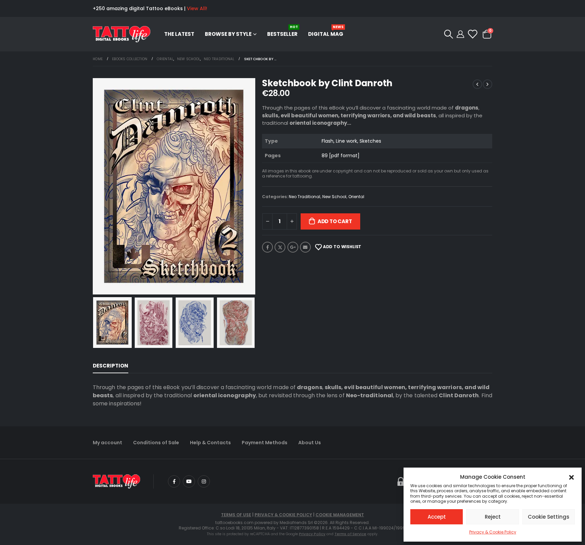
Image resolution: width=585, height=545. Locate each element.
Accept (437, 516)
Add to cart (335, 221)
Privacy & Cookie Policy (492, 532)
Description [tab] (110, 365)
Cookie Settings (548, 516)
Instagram (204, 481)
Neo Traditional (304, 196)
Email (305, 247)
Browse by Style (228, 34)
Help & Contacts (210, 442)
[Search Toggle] (448, 34)
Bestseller (282, 31)
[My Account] (460, 34)
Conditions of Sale (156, 442)
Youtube (189, 481)
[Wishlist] (472, 34)
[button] (571, 477)
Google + (292, 247)
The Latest (179, 34)
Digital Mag (326, 31)
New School (334, 196)
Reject (493, 516)
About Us (309, 442)
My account (107, 442)
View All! (197, 8)
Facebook (267, 247)
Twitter (280, 247)
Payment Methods (264, 442)
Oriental (356, 196)
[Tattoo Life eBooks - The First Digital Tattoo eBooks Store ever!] (121, 34)
